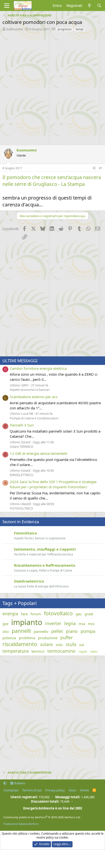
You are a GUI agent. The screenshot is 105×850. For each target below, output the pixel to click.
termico (38, 651)
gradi (88, 613)
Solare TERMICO (21, 446)
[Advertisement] (52, 87)
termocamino (61, 651)
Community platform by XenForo (42, 817)
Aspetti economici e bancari (30, 389)
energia (10, 613)
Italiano (19, 783)
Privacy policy (55, 790)
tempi (80, 29)
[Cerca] (99, 5)
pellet (57, 631)
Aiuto (72, 790)
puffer (66, 637)
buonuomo (14, 29)
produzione (47, 637)
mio (91, 623)
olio (5, 631)
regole (82, 652)
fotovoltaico (58, 613)
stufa (71, 644)
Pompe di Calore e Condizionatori (34, 418)
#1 (101, 168)
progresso (65, 29)
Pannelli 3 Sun (22, 425)
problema (27, 637)
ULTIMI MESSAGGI (20, 360)
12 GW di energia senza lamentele (38, 453)
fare (24, 613)
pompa (88, 631)
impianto (26, 622)
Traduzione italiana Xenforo (21, 824)
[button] (5, 783)
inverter (53, 623)
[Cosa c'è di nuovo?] (89, 5)
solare (46, 644)
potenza (9, 637)
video (93, 652)
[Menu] (6, 6)
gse (5, 623)
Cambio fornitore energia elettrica (38, 368)
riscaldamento (19, 644)
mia (82, 623)
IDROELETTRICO (21, 475)
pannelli (21, 630)
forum (36, 613)
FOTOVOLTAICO (21, 508)
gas (79, 613)
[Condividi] (94, 168)
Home (84, 790)
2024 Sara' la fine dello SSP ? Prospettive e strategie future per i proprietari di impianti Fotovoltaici (53, 484)
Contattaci (11, 790)
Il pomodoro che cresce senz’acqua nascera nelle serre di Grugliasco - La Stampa (51, 180)
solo (59, 644)
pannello (41, 631)
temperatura (15, 651)
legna (70, 623)
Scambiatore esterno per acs (33, 396)
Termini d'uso (32, 790)
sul (81, 644)
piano (72, 631)
